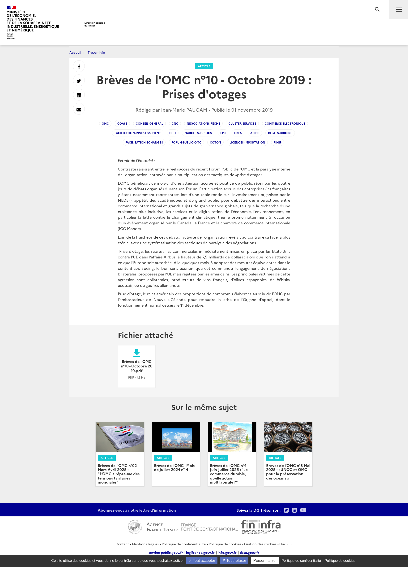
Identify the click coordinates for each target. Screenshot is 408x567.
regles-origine (280, 133)
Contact (122, 543)
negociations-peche (203, 123)
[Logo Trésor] (93, 24)
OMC (105, 123)
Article (204, 66)
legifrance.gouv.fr (200, 552)
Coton (215, 142)
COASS (122, 123)
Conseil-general (149, 123)
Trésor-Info (96, 52)
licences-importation (247, 142)
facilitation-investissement (138, 133)
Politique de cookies (225, 543)
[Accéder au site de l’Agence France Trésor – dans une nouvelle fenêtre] (153, 526)
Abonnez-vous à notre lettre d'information (137, 510)
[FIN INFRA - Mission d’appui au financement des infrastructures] (260, 526)
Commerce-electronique (285, 123)
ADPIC (254, 133)
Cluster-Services (242, 123)
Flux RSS (285, 543)
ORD (172, 133)
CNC (175, 123)
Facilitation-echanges (144, 142)
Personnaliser (265, 560)
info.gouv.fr (227, 552)
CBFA (238, 133)
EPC (223, 133)
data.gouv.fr (249, 552)
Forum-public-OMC (186, 142)
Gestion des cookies (260, 543)
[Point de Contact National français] (209, 526)
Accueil (75, 52)
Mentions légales (145, 543)
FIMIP (277, 142)
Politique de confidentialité (184, 543)
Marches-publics (198, 133)
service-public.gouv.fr (166, 552)
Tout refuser (235, 560)
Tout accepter (203, 560)
